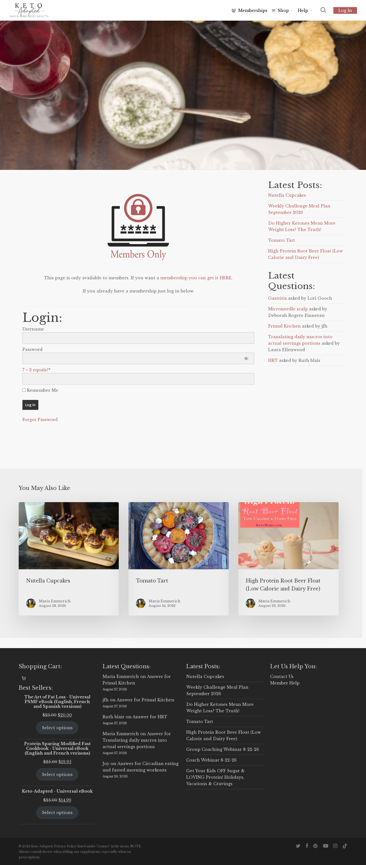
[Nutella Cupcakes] (69, 559)
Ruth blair (113, 716)
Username (33, 329)
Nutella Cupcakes (287, 195)
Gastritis (277, 298)
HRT (273, 360)
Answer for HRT (149, 716)
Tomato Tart (281, 240)
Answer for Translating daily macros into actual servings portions (137, 740)
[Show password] (246, 358)
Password (32, 349)
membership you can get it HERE (196, 277)
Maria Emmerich (121, 676)
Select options (57, 727)
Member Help (285, 682)
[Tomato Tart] (178, 559)
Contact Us (282, 676)
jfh (106, 699)
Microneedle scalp (288, 308)
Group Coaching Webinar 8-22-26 (222, 749)
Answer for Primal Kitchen (145, 699)
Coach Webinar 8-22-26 (211, 760)
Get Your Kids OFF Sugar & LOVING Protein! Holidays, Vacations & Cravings (215, 777)
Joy (106, 763)
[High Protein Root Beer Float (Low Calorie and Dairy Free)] (288, 559)
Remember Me (42, 390)
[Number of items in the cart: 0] (24, 678)
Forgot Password (40, 419)
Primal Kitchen (284, 326)
